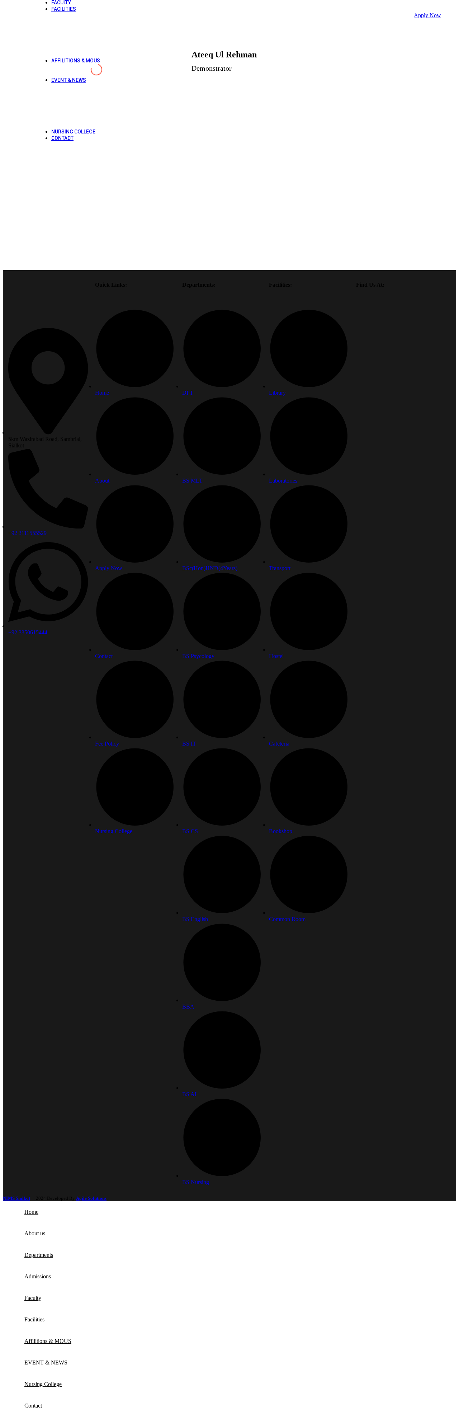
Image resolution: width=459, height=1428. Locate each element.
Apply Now (427, 15)
